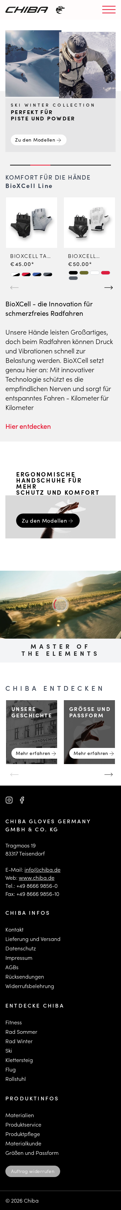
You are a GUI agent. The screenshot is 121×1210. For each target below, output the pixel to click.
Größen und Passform (31, 1152)
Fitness (13, 1022)
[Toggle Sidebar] (109, 10)
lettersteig (20, 1059)
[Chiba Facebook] (22, 800)
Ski (8, 1050)
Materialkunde (23, 1143)
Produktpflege (22, 1133)
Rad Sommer (21, 1031)
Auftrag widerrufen (32, 1171)
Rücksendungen (24, 976)
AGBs (11, 967)
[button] (15, 274)
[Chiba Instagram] (9, 800)
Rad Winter (19, 1041)
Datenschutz (20, 948)
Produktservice (23, 1124)
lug (12, 1069)
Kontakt (14, 929)
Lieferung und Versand (33, 938)
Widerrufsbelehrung (29, 985)
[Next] (107, 284)
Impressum (18, 957)
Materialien (19, 1115)
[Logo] (26, 10)
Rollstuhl (15, 1078)
